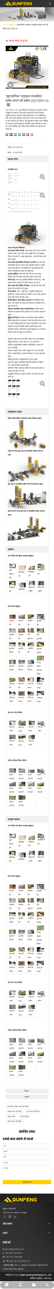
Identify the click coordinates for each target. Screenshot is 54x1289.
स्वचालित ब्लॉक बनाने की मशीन (18, 1106)
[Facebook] (5, 1217)
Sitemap (47, 1278)
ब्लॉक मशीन (11, 1116)
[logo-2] (27, 1199)
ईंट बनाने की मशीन (33, 1111)
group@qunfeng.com (14, 1249)
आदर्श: (10, 147)
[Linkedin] (10, 1217)
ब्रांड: (9, 152)
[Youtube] (15, 1217)
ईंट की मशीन (24, 1116)
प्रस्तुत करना (27, 1182)
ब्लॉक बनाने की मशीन (14, 1111)
